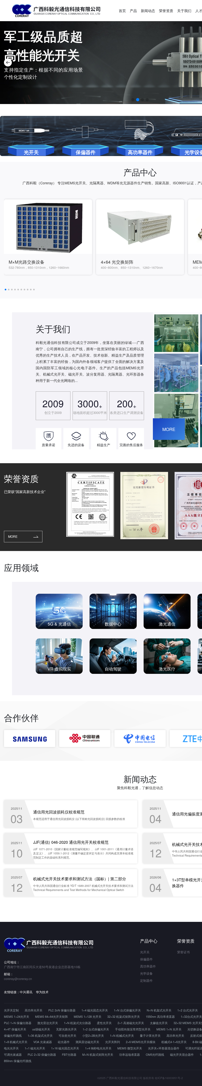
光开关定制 (11, 1010)
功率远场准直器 (129, 1054)
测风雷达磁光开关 (87, 1042)
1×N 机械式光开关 (122, 1035)
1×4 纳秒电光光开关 (98, 1048)
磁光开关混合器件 (182, 1054)
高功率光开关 (33, 1010)
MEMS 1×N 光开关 (168, 1029)
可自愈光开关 (67, 1035)
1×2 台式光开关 (187, 1010)
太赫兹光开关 (159, 1023)
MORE (168, 429)
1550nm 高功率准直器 (160, 1016)
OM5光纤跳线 (155, 1054)
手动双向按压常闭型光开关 (133, 1029)
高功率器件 (148, 966)
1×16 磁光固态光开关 (65, 1048)
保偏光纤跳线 (13, 1035)
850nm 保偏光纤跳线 (17, 1061)
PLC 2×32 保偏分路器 (42, 1054)
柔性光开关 (104, 1023)
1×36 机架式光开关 (40, 1035)
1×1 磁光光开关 (35, 1048)
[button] (8, 62)
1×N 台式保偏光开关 (127, 1010)
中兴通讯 (26, 992)
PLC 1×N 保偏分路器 (17, 1023)
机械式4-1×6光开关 (174, 1042)
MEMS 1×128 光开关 (87, 1016)
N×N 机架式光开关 (159, 1010)
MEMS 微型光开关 (129, 1048)
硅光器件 (64, 1042)
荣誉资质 (166, 10)
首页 (122, 10)
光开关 (145, 952)
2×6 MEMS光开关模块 (140, 1042)
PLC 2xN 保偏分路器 (62, 1010)
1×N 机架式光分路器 (77, 1023)
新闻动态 (148, 10)
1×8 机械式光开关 (15, 1042)
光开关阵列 (112, 1042)
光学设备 (146, 973)
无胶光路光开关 (66, 1029)
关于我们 (184, 10)
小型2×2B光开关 (93, 1035)
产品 (133, 10)
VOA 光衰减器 (42, 1042)
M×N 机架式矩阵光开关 (97, 1054)
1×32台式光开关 (191, 1016)
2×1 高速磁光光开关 (131, 1023)
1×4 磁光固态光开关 (94, 1010)
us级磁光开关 (41, 1029)
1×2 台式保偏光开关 (96, 1029)
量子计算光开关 (150, 1035)
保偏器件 (146, 959)
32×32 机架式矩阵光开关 (123, 1016)
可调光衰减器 (13, 1054)
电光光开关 (11, 1048)
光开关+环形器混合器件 (163, 1048)
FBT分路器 (69, 1054)
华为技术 (42, 992)
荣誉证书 (183, 952)
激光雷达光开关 (47, 1023)
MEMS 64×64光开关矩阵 (51, 1016)
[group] (48, 237)
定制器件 (146, 980)
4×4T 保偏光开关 (15, 1029)
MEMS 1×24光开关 (16, 1016)
